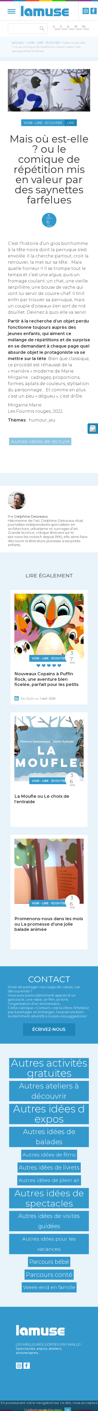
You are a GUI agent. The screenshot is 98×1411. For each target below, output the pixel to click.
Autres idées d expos (49, 1114)
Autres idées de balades (49, 1137)
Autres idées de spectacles (49, 1198)
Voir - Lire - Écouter (43, 43)
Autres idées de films (49, 1155)
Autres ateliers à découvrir (49, 1090)
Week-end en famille (49, 1287)
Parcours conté (49, 1274)
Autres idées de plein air (49, 1180)
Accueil (18, 43)
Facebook (93, 11)
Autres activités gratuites (49, 1068)
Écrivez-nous (49, 1029)
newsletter (93, 428)
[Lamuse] (45, 11)
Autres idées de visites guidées (49, 1220)
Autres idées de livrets (49, 1167)
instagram (86, 11)
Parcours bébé (49, 1261)
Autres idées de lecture (40, 441)
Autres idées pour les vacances (49, 1244)
